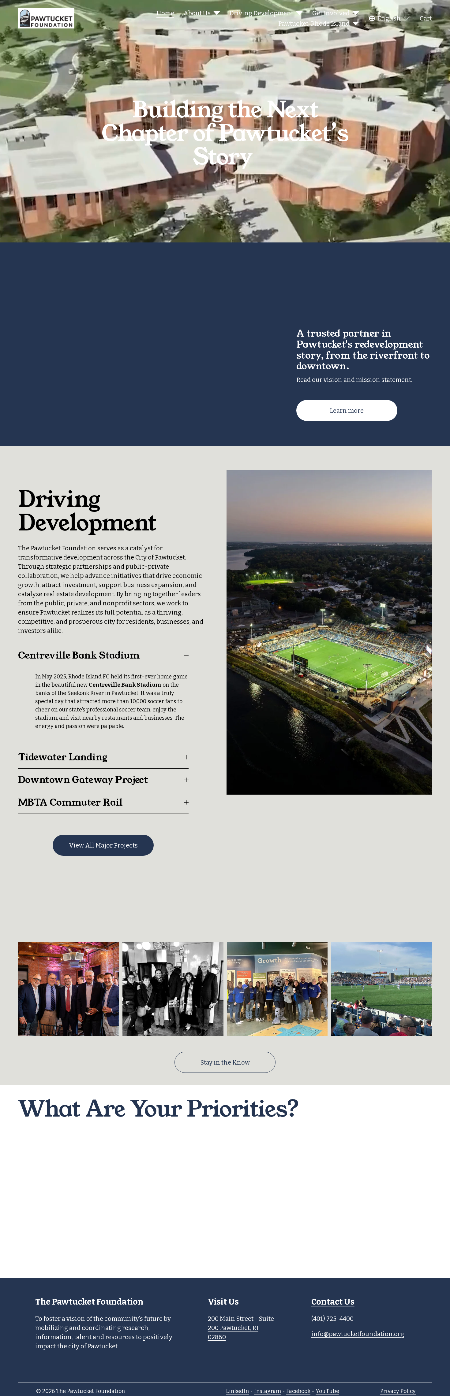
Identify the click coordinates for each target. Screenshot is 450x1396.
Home (165, 13)
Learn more (347, 410)
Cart (426, 18)
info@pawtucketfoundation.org (357, 1334)
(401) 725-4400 (332, 1318)
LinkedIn (237, 1391)
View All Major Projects (103, 845)
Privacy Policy (398, 1391)
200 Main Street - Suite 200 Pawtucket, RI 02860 (241, 1328)
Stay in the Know (225, 1062)
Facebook (298, 1391)
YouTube (327, 1391)
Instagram (267, 1391)
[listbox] (390, 18)
